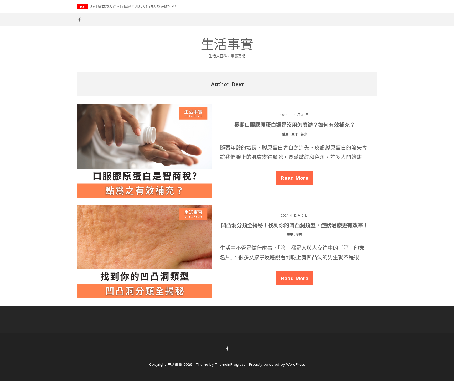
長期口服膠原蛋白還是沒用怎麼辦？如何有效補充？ (294, 124)
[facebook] (79, 19)
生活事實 (227, 47)
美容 (304, 134)
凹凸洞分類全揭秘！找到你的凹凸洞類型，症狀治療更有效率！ (294, 225)
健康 (285, 134)
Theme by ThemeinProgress (220, 364)
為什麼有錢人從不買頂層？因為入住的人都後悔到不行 (134, 6)
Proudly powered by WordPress (277, 364)
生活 (294, 134)
